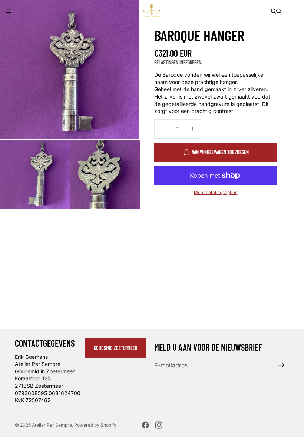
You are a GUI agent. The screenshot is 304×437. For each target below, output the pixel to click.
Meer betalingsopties (215, 192)
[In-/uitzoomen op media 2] (35, 174)
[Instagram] (158, 425)
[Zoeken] (273, 11)
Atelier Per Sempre (52, 425)
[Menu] (8, 11)
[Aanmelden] (281, 365)
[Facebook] (145, 425)
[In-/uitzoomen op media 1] (69, 69)
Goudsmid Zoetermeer (115, 348)
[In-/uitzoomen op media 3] (105, 174)
